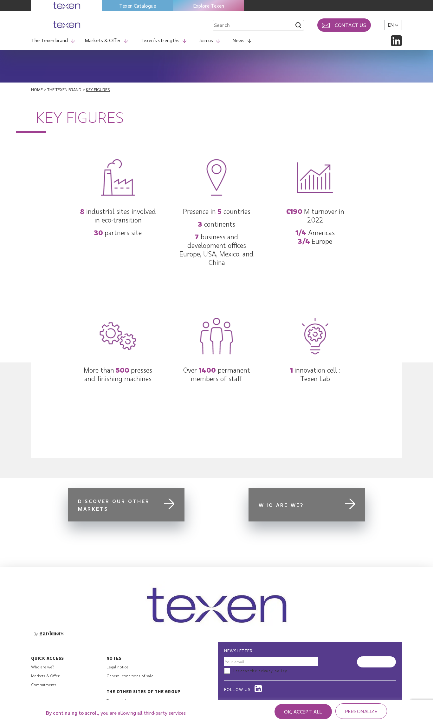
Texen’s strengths (159, 40)
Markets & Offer (103, 40)
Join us (206, 40)
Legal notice (117, 666)
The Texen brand (49, 40)
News (238, 40)
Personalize (361, 711)
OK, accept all (303, 711)
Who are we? (42, 666)
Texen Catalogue (137, 6)
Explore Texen (208, 6)
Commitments (43, 684)
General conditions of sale (130, 675)
